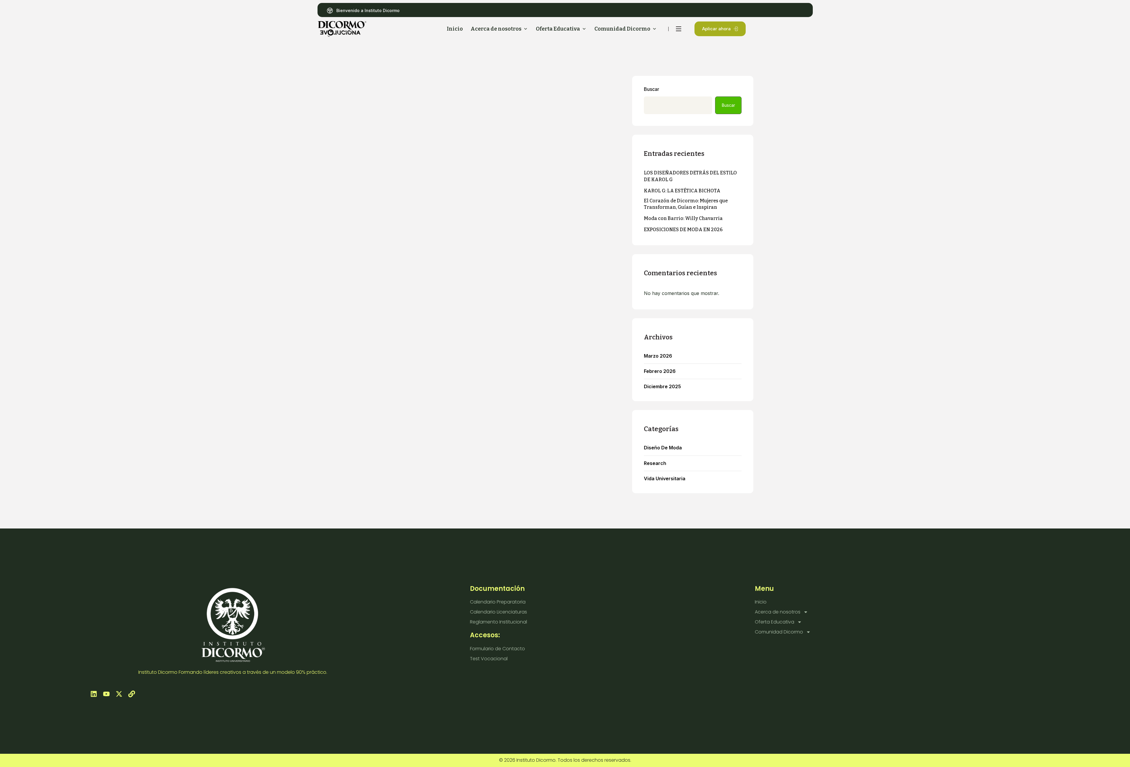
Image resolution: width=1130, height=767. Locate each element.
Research (655, 463)
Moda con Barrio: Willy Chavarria (683, 218)
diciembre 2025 (662, 386)
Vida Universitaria (664, 478)
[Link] (131, 694)
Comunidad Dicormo (779, 631)
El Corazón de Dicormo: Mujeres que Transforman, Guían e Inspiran (686, 204)
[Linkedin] (93, 694)
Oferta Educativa (774, 621)
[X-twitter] (119, 694)
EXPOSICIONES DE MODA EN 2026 (683, 229)
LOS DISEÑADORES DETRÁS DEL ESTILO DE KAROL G (690, 176)
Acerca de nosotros (777, 611)
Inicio (761, 601)
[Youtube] (106, 694)
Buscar (651, 89)
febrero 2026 (660, 371)
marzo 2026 (658, 356)
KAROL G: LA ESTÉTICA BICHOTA (682, 191)
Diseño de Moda (663, 448)
